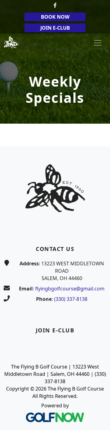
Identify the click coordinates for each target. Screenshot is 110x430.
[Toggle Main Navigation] (97, 43)
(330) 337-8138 (70, 299)
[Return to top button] (98, 134)
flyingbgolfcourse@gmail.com (70, 288)
